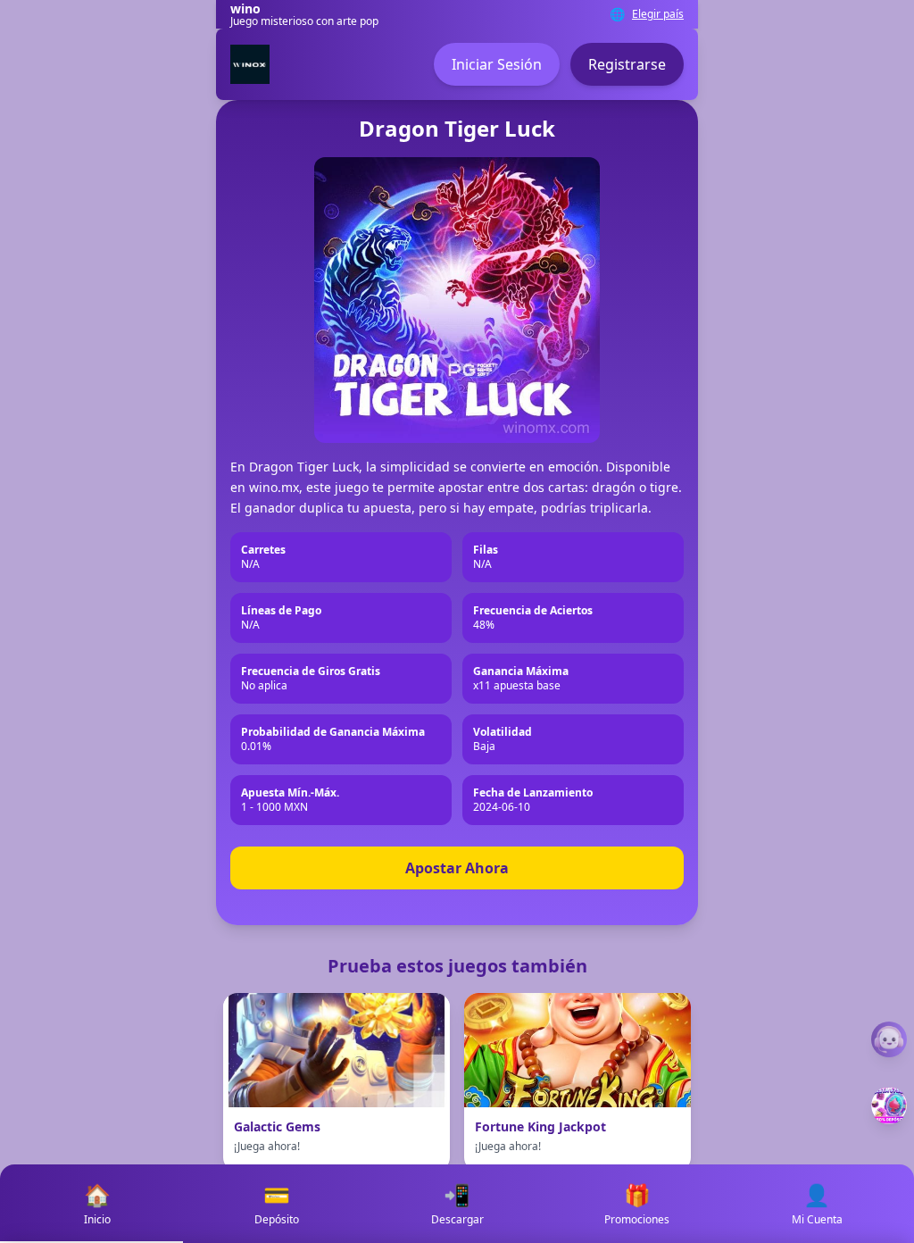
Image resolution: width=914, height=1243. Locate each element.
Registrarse (627, 64)
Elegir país (658, 14)
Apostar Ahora (457, 868)
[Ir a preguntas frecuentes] (889, 1039)
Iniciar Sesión (497, 64)
